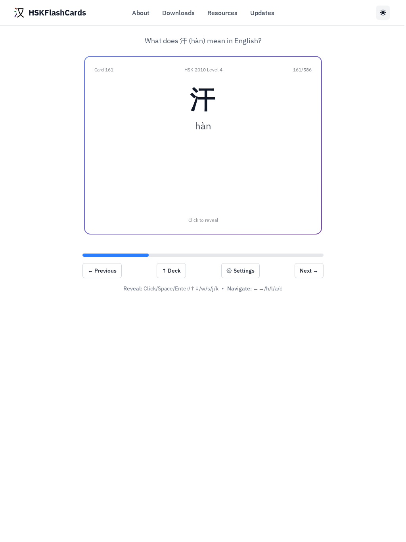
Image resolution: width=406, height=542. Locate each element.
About (140, 13)
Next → (309, 270)
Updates (262, 13)
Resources (222, 13)
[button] (203, 145)
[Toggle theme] (383, 13)
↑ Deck (171, 270)
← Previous (102, 270)
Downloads (178, 13)
